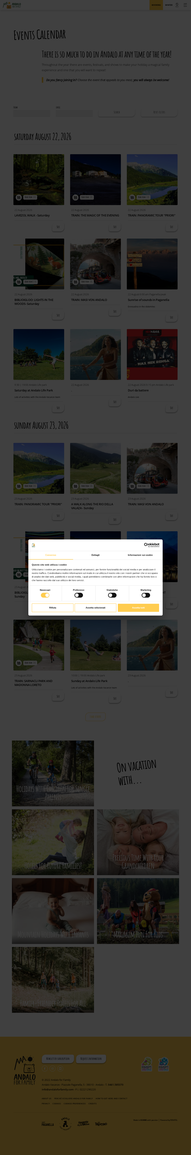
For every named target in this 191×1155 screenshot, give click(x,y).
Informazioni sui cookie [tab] (140, 555)
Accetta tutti (138, 607)
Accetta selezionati (95, 607)
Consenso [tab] (50, 555)
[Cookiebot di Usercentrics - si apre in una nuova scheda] (146, 545)
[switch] (78, 595)
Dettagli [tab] (95, 555)
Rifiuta (52, 607)
